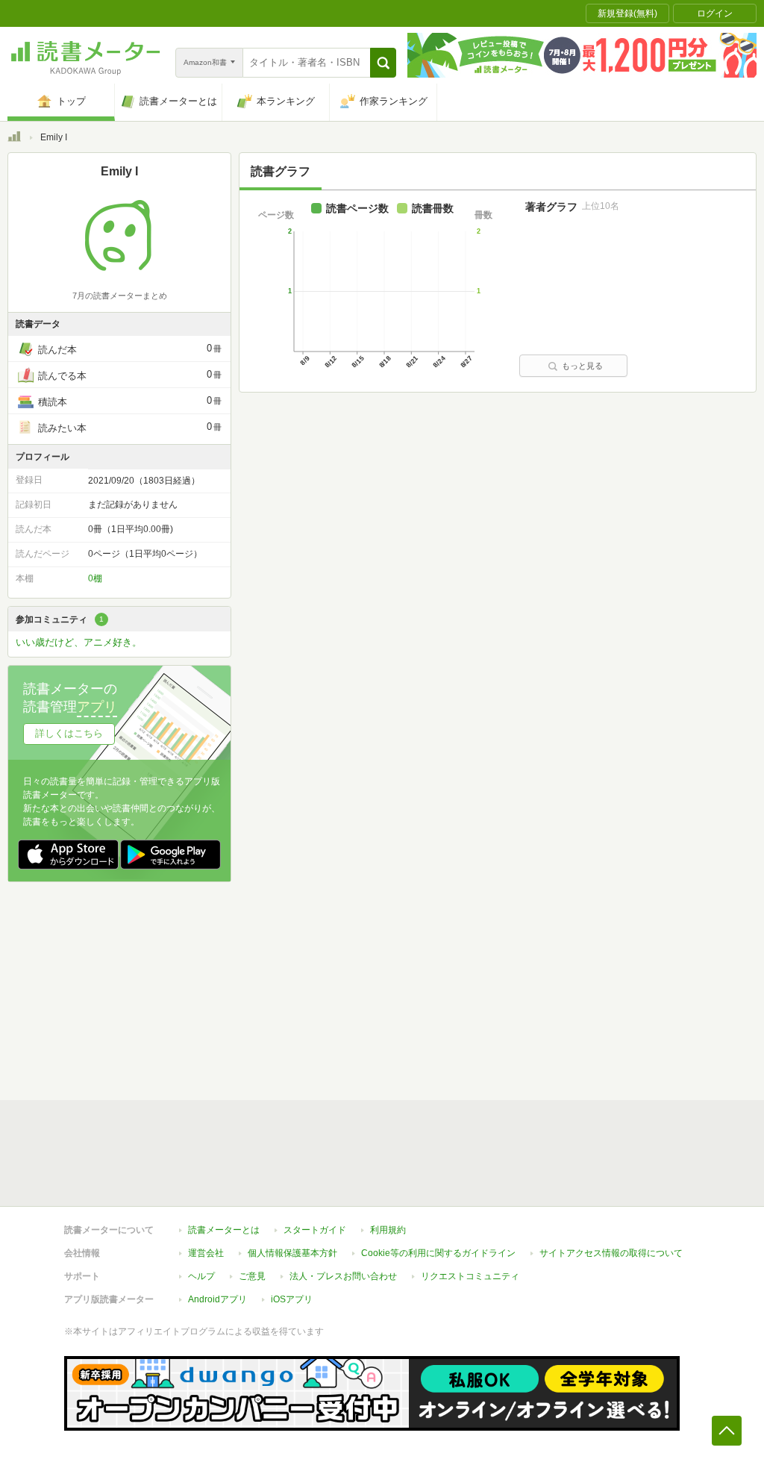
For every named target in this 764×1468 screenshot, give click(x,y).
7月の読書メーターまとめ (119, 295)
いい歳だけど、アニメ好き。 (79, 642)
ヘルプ (201, 1276)
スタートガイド (315, 1229)
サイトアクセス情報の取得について (611, 1253)
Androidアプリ (217, 1299)
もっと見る (582, 365)
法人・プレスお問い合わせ (343, 1276)
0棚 (95, 578)
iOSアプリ (292, 1299)
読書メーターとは (224, 1229)
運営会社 (206, 1253)
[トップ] (14, 139)
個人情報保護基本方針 (292, 1253)
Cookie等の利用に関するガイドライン (438, 1253)
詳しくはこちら (69, 733)
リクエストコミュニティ (470, 1276)
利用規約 (388, 1229)
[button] (383, 63)
